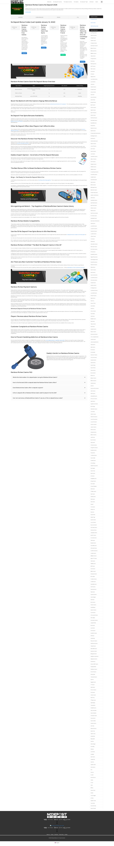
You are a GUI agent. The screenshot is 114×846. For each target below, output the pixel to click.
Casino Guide (93, 22)
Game (96, 1)
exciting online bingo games (45, 180)
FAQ (78, 17)
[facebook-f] (57, 822)
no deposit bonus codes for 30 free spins (76, 234)
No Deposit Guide (94, 19)
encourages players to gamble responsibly (55, 340)
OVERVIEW (20, 17)
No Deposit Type (84, 1)
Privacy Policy (61, 834)
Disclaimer (56, 834)
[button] (15, 27)
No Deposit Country (57, 1)
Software (92, 1)
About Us (48, 834)
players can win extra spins (17, 121)
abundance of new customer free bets (75, 267)
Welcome (49, 1)
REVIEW (58, 17)
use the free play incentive (23, 143)
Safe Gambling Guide (94, 26)
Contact (66, 834)
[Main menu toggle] (101, 1)
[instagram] (57, 823)
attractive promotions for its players (58, 104)
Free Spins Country (68, 1)
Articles (52, 834)
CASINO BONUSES (39, 17)
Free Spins (76, 1)
